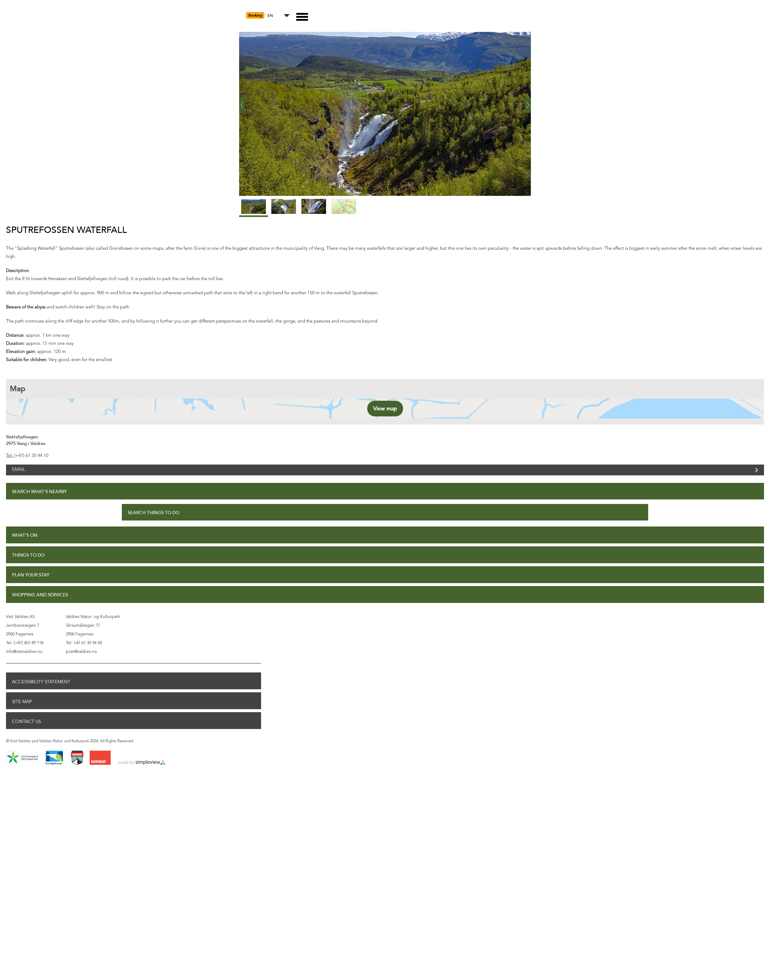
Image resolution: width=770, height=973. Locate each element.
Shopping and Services (40, 601)
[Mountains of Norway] (77, 764)
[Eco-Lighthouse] (54, 764)
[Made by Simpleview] (142, 769)
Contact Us (26, 728)
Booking (255, 15)
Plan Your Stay (30, 581)
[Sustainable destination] (22, 764)
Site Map (22, 708)
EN (270, 16)
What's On (24, 542)
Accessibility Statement (41, 688)
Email (18, 473)
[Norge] (100, 764)
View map (385, 408)
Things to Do (28, 562)
